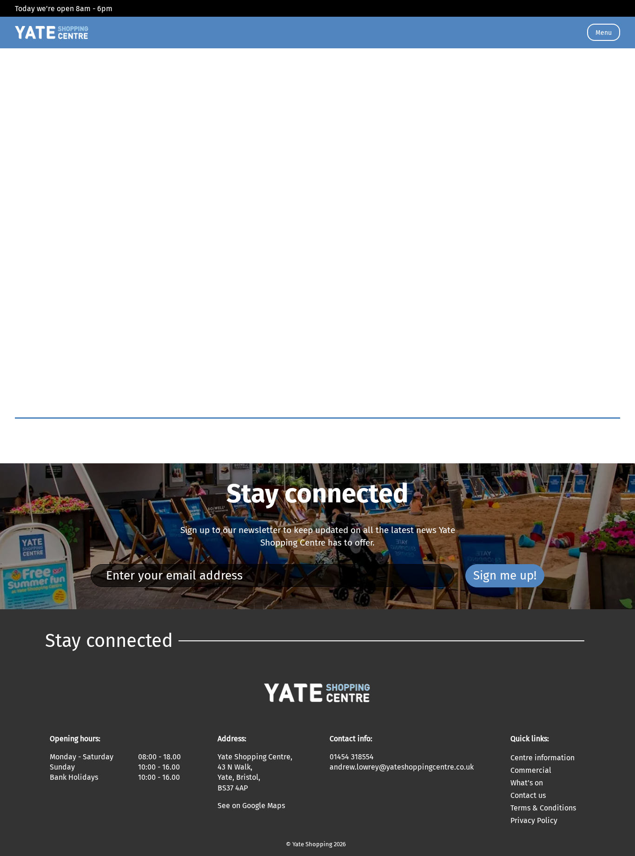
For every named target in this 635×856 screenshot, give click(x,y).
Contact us (528, 795)
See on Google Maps (251, 805)
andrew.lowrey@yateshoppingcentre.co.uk (402, 767)
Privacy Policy (533, 820)
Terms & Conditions (543, 807)
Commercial (530, 770)
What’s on (526, 782)
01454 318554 (352, 756)
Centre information (542, 757)
